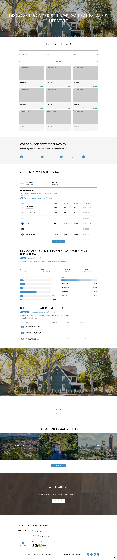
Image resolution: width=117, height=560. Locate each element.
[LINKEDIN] (95, 554)
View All (58, 465)
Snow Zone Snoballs (30, 212)
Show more (58, 241)
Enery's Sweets (29, 206)
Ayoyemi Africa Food (30, 218)
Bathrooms (48, 54)
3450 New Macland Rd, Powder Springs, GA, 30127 (34, 327)
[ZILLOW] (98, 554)
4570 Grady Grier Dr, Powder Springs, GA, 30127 (33, 333)
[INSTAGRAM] (91, 554)
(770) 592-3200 (38, 531)
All (22, 198)
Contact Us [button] (58, 500)
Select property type (23, 54)
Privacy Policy (77, 554)
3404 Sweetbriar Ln (29, 208)
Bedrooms (75, 54)
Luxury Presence (46, 554)
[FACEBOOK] (88, 554)
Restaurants (28, 198)
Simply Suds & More (30, 234)
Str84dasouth (28, 228)
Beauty (45, 198)
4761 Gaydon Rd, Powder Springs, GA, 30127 (33, 339)
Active (40, 198)
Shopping (34, 198)
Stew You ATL (28, 223)
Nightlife (51, 198)
